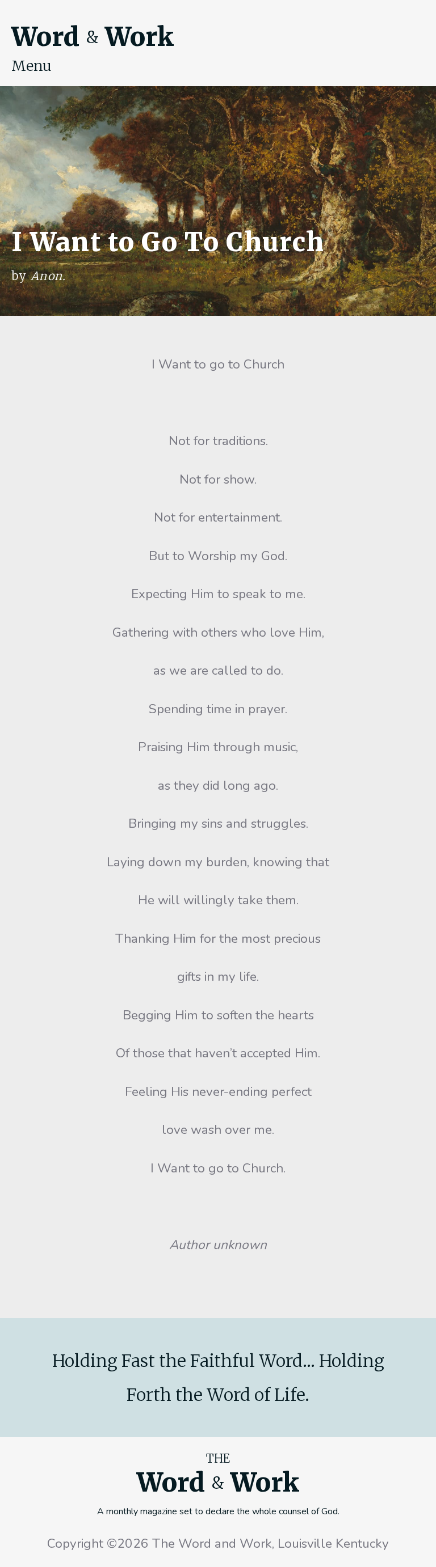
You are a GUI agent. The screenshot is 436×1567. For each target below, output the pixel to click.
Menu (31, 66)
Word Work (92, 37)
